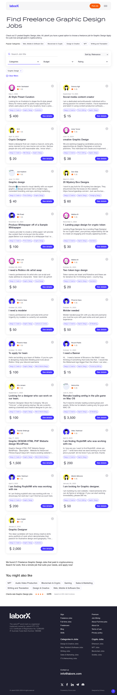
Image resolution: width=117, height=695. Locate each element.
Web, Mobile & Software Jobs (71, 647)
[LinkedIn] (72, 684)
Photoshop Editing (95, 366)
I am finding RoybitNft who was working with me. (84, 442)
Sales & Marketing (84, 583)
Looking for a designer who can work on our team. (30, 397)
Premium (95, 614)
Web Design (26, 153)
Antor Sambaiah (23, 86)
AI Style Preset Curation (21, 97)
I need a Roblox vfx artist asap (25, 270)
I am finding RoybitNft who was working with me (30, 488)
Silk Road (20, 214)
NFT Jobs (95, 647)
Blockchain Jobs (98, 651)
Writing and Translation (99, 44)
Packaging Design (95, 195)
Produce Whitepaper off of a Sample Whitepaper (28, 226)
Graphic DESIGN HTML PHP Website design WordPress (28, 442)
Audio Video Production (26, 583)
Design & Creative (73, 44)
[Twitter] (61, 684)
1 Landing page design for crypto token (84, 224)
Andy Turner (75, 129)
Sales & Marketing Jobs (69, 655)
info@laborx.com (71, 673)
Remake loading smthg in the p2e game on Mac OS (84, 397)
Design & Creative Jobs (69, 644)
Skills (62, 633)
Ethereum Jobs (97, 644)
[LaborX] (14, 6)
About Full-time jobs (99, 622)
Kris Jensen (21, 385)
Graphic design (17, 182)
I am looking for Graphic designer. (81, 486)
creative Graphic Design (76, 139)
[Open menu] (105, 6)
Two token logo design (75, 270)
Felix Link (20, 260)
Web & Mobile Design (41, 366)
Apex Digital (21, 519)
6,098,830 (40, 629)
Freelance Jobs (66, 618)
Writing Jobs (65, 651)
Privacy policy (97, 633)
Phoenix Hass (22, 300)
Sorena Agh (75, 86)
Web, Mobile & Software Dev (33, 44)
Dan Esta (74, 172)
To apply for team (18, 353)
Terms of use (97, 629)
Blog (62, 629)
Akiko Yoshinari (76, 431)
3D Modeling (93, 324)
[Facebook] (67, 684)
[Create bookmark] (52, 86)
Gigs (62, 614)
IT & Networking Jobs (68, 658)
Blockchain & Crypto (55, 44)
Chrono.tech (72, 690)
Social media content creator (78, 97)
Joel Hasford (21, 172)
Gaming (68, 583)
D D (18, 129)
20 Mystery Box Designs (76, 182)
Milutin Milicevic (77, 476)
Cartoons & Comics (41, 324)
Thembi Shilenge (23, 431)
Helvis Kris (75, 385)
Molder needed (71, 310)
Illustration (38, 110)
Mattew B (74, 214)
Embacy (102, 690)
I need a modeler (18, 310)
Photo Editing (81, 110)
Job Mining (96, 618)
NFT (85, 44)
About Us (95, 625)
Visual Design (39, 281)
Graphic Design (28, 110)
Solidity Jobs (97, 655)
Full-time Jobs (65, 622)
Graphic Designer (18, 529)
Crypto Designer (17, 139)
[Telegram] (77, 684)
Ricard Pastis (76, 343)
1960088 (38, 631)
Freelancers (64, 625)
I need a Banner (71, 353)
